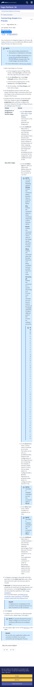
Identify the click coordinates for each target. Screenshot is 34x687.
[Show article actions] (31, 19)
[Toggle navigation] (31, 2)
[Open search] (26, 2)
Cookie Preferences (17, 683)
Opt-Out (17, 680)
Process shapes (26, 64)
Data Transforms (16, 596)
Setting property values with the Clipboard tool (16, 597)
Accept (17, 676)
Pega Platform (13, 34)
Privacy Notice (7, 670)
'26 (4, 34)
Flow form (26, 627)
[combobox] (12, 24)
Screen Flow (12, 57)
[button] (17, 15)
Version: (3, 24)
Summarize (7, 32)
